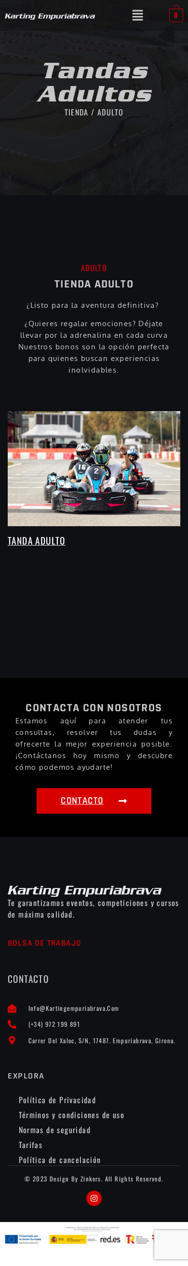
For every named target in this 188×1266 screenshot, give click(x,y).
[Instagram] (94, 1198)
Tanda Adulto (37, 540)
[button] (138, 15)
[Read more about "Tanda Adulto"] (94, 469)
